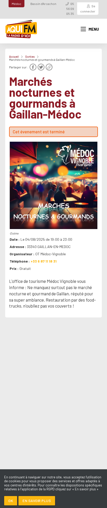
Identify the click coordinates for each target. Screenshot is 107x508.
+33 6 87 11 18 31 (44, 261)
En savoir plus (37, 500)
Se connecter (87, 8)
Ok (10, 500)
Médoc (16, 3)
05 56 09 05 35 (70, 8)
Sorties (30, 56)
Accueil (14, 56)
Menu (94, 29)
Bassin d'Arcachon (43, 3)
